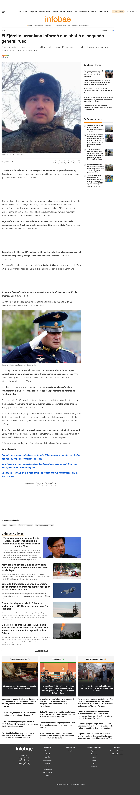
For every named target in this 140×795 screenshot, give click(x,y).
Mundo (93, 12)
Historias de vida (38, 25)
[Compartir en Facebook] (60, 162)
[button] (3, 12)
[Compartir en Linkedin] (68, 162)
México (69, 12)
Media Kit (94, 766)
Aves (69, 25)
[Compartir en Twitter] (64, 162)
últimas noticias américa (44, 525)
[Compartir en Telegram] (73, 162)
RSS (47, 775)
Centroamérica (84, 12)
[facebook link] (20, 759)
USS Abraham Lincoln (60, 25)
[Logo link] (58, 19)
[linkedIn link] (28, 763)
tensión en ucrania (25, 525)
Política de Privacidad (117, 754)
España (62, 12)
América (47, 751)
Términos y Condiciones (117, 751)
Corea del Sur (48, 25)
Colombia (55, 12)
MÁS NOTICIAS (41, 651)
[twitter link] (24, 759)
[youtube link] (20, 763)
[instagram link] (28, 759)
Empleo (71, 751)
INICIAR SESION (132, 11)
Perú (75, 12)
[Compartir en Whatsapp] (55, 162)
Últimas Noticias (103, 12)
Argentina (33, 12)
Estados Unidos (44, 12)
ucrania (12, 525)
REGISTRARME (118, 11)
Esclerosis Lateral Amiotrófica (80, 25)
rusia (4, 525)
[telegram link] (24, 763)
